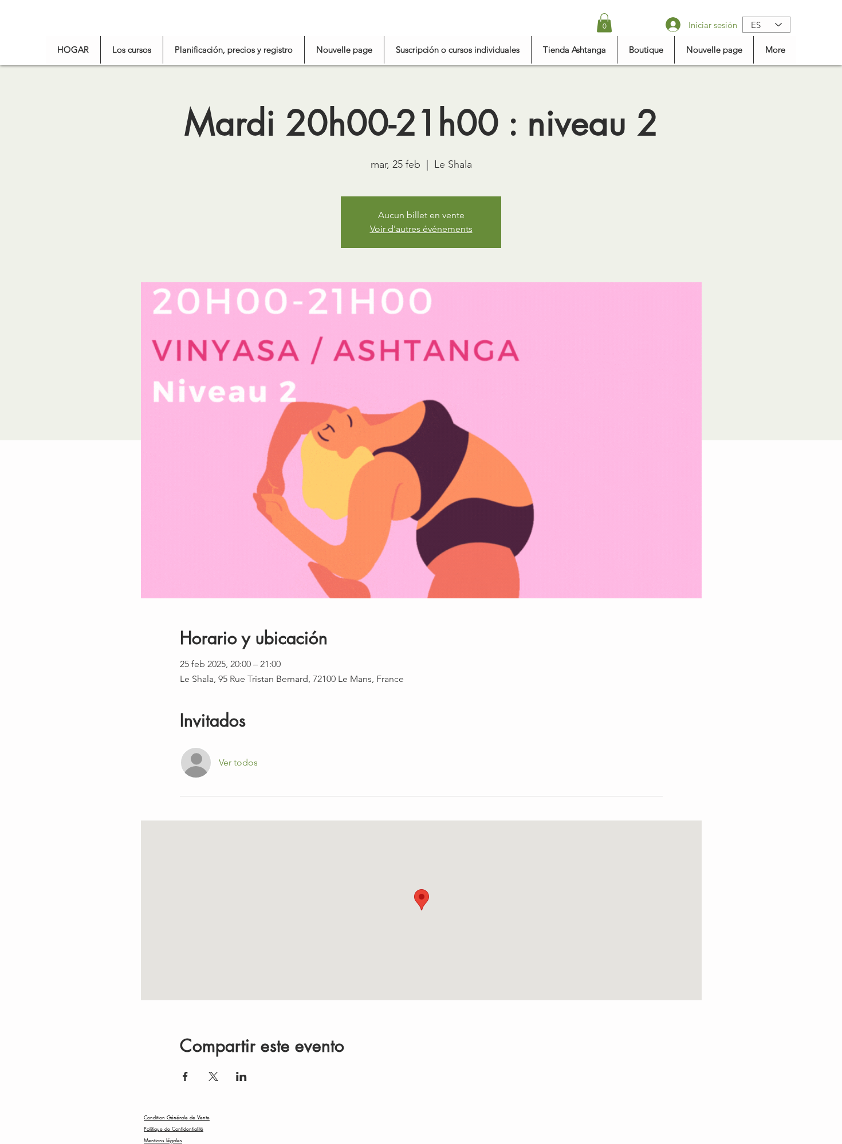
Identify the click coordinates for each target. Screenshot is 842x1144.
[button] (604, 22)
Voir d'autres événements (421, 228)
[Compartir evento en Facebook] (185, 1076)
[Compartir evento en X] (213, 1076)
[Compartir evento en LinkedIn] (241, 1076)
